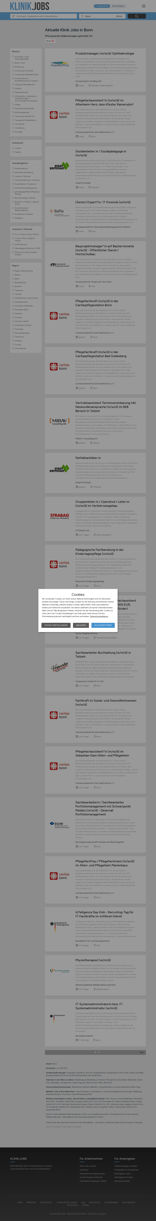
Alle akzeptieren (103, 625)
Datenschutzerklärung (99, 616)
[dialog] (78, 610)
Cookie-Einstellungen (56, 625)
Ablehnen (81, 625)
